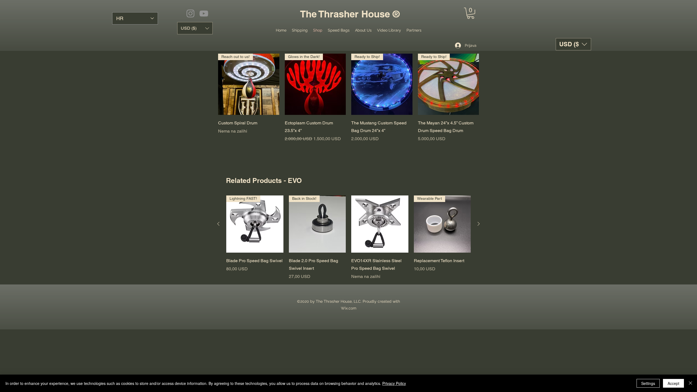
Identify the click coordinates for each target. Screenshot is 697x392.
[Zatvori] (690, 383)
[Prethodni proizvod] (218, 223)
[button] (470, 13)
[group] (348, 237)
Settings (648, 383)
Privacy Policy (394, 383)
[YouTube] (203, 13)
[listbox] (573, 44)
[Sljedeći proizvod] (478, 223)
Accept (673, 383)
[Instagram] (190, 13)
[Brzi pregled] (379, 224)
